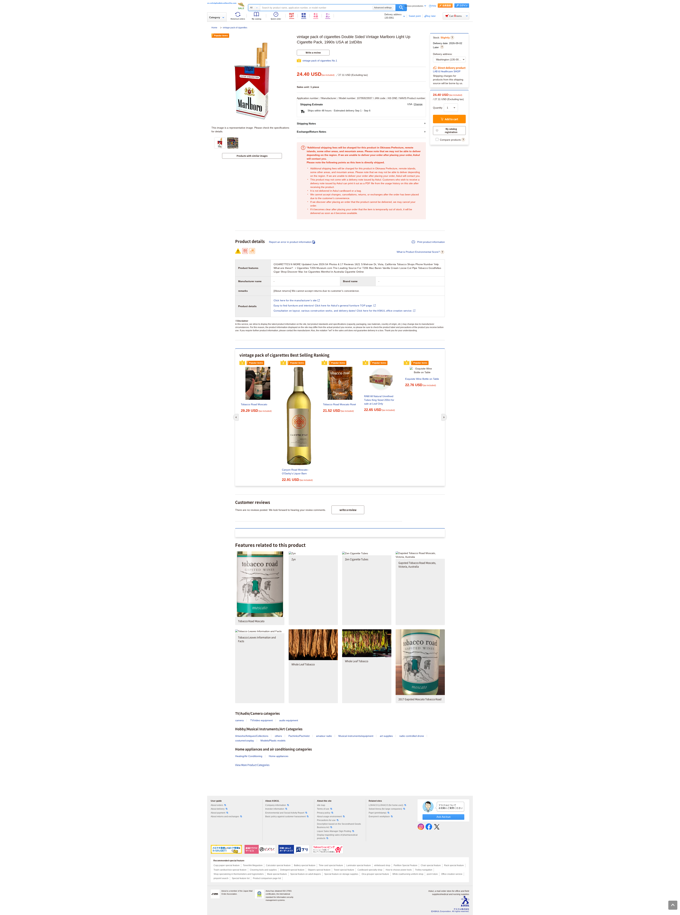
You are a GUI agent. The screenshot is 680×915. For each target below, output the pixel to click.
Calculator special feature (278, 865)
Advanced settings (383, 8)
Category (214, 17)
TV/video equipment (261, 720)
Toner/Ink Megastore (253, 865)
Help (434, 6)
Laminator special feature (358, 865)
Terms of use (323, 809)
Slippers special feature (319, 870)
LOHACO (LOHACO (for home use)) (386, 805)
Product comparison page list (267, 878)
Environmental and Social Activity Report (284, 813)
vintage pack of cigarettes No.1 (319, 60)
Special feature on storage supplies (341, 874)
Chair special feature (431, 865)
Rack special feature (454, 865)
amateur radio (324, 736)
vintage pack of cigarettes (235, 27)
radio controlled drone (411, 736)
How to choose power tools (399, 870)
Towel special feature (344, 870)
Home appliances (278, 756)
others (278, 736)
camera (239, 720)
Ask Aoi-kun (443, 816)
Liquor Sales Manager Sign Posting (334, 831)
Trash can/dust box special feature (230, 870)
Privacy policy (323, 813)
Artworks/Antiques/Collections (251, 736)
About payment (218, 813)
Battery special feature (304, 865)
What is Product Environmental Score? (418, 251)
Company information (275, 805)
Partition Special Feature (405, 865)
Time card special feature (331, 865)
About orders (217, 805)
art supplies (386, 736)
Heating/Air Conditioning (248, 756)
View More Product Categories (252, 765)
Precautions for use (326, 820)
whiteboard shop (382, 865)
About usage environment (329, 816)
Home (214, 27)
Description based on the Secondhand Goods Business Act (339, 826)
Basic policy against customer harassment (285, 816)
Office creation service (451, 874)
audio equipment (288, 720)
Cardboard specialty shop (370, 870)
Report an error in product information (290, 242)
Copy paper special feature (227, 865)
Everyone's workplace (379, 816)
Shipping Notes (306, 123)
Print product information (430, 242)
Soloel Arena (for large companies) (385, 809)
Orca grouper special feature (375, 874)
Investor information (274, 809)
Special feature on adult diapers (305, 874)
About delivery (218, 809)
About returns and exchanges (225, 816)
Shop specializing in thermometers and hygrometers (239, 874)
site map (321, 805)
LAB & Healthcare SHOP (446, 71)
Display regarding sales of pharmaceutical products (337, 837)
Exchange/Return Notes (311, 131)
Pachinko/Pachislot (299, 736)
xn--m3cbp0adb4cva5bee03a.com (221, 3)
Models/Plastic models (272, 740)
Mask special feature (277, 874)
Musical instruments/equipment (355, 736)
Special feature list (241, 878)
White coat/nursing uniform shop (407, 874)
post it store (432, 874)
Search (401, 7)
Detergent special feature (292, 870)
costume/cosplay (244, 740)
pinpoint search (221, 878)
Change (418, 104)
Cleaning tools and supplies (263, 870)
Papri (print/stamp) (377, 813)
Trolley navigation (423, 870)
